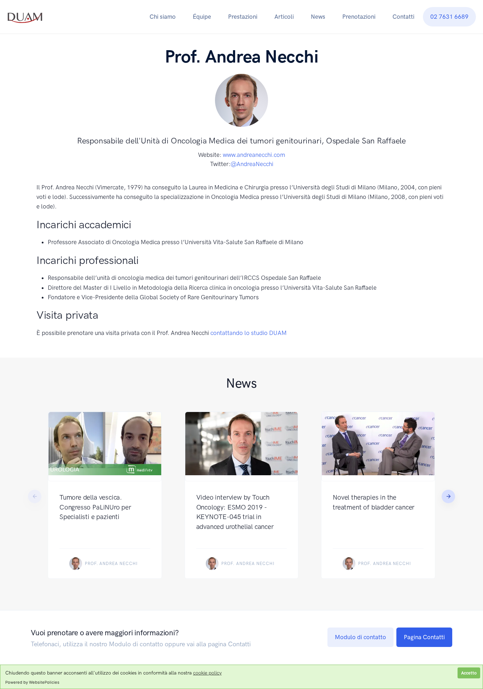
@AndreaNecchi (252, 163)
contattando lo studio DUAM (248, 332)
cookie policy (207, 673)
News (318, 16)
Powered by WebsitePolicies (32, 682)
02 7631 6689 (449, 16)
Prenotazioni (359, 16)
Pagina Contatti (424, 637)
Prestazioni (242, 16)
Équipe (202, 16)
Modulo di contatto (360, 637)
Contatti (403, 16)
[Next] (448, 496)
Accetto (469, 673)
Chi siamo (163, 16)
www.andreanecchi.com (254, 154)
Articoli (284, 16)
